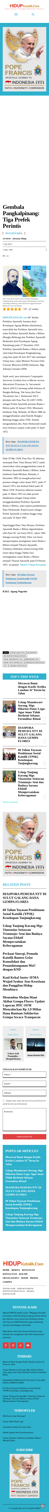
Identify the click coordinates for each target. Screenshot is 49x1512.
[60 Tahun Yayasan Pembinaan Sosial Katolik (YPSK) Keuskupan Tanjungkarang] (9, 754)
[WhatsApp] (18, 260)
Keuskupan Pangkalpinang (15, 656)
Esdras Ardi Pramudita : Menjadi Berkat (13, 1056)
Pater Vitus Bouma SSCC (14, 662)
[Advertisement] (24, 125)
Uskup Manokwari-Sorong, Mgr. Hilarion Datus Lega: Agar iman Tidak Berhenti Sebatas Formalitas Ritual (31, 710)
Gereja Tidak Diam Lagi (13, 1421)
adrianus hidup (19, 239)
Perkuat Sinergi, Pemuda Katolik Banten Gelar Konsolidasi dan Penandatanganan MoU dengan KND (20, 961)
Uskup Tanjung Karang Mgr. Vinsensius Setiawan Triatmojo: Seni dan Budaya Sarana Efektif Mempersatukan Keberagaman (31, 783)
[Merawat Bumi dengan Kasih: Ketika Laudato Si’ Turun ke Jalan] (9, 687)
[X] (11, 260)
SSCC (5, 666)
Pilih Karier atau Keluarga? (14, 1416)
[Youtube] (28, 1345)
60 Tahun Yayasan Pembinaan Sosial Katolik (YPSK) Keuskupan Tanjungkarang (29, 756)
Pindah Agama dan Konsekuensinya (18, 1432)
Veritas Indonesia (10, 802)
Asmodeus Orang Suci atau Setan (17, 1427)
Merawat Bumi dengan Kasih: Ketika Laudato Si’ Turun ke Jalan (32, 688)
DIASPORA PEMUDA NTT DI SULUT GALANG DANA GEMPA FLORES (30, 734)
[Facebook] (5, 260)
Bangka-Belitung (17, 652)
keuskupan (31, 652)
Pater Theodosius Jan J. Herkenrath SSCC (21, 659)
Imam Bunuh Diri (35, 1055)
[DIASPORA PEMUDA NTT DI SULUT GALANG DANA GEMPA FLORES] (9, 732)
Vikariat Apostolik (18, 666)
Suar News (8, 1232)
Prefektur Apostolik (35, 662)
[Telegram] (24, 260)
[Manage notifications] (42, 1506)
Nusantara (13, 233)
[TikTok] (20, 1345)
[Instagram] (13, 1345)
